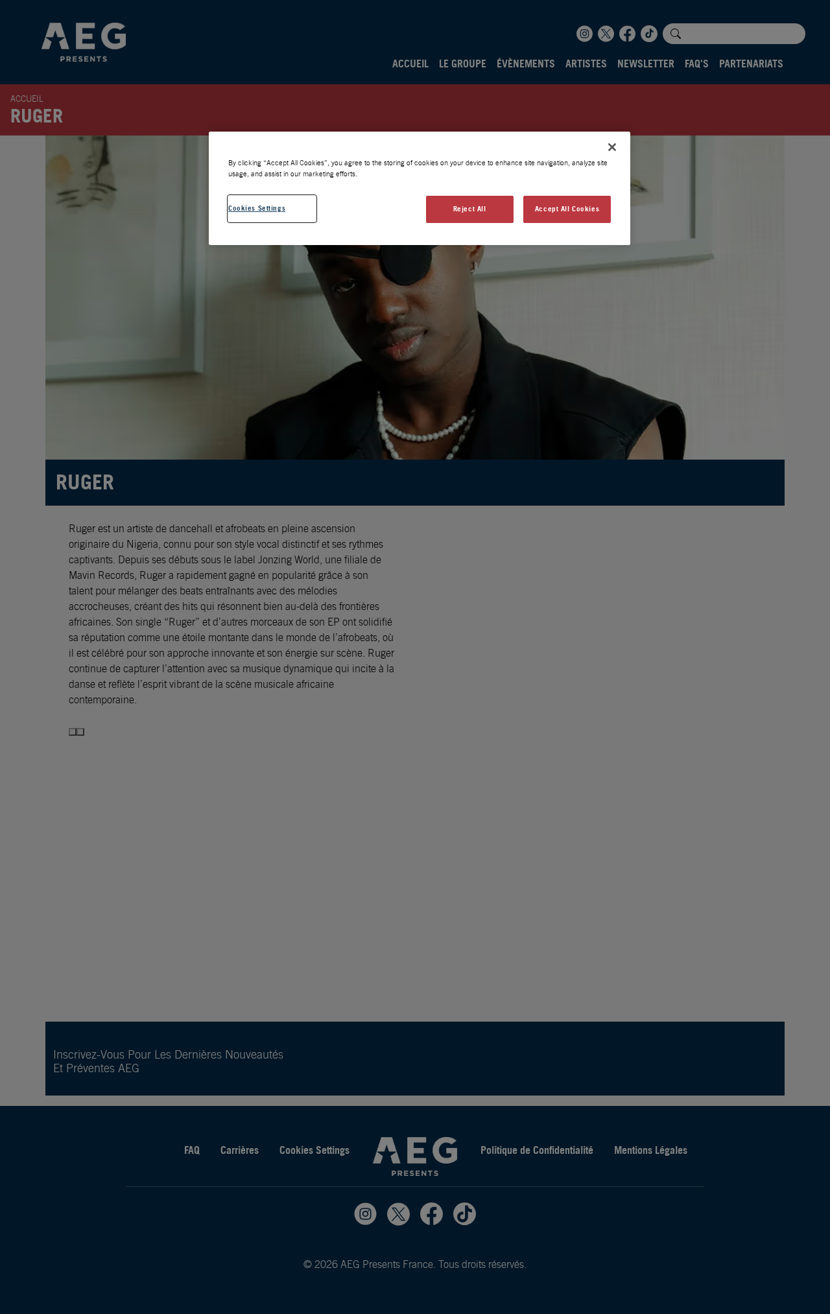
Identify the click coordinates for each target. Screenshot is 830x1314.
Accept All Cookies (567, 208)
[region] (419, 188)
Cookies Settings (256, 208)
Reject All (469, 208)
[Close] (612, 147)
